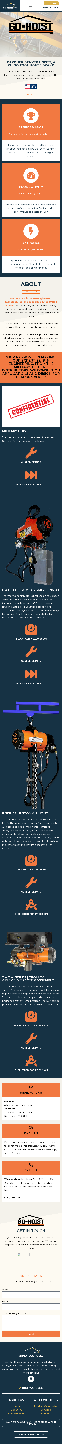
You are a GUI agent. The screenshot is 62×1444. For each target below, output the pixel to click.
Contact (46, 1413)
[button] (30, 5)
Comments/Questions (14, 1313)
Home (16, 1406)
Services (46, 1409)
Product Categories (45, 1406)
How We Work (16, 1413)
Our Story (16, 1409)
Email (5, 1301)
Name (5, 1289)
